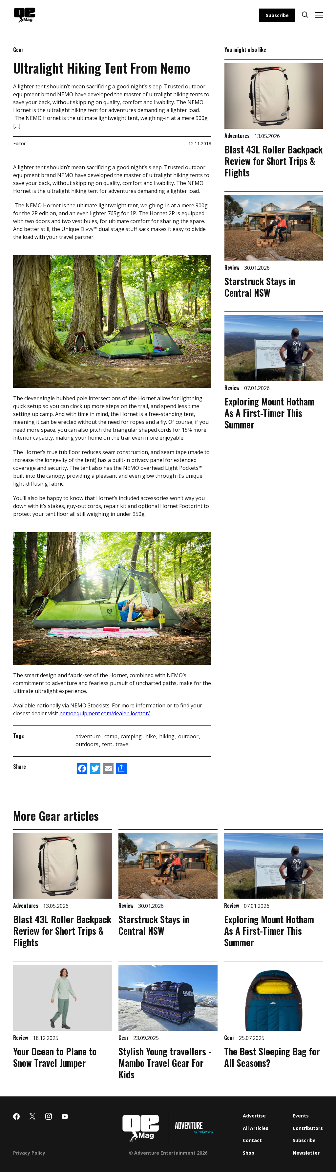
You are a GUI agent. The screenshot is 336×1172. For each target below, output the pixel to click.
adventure (88, 736)
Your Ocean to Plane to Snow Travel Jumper (54, 1057)
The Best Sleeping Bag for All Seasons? (272, 1057)
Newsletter (306, 1153)
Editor (19, 143)
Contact (252, 1140)
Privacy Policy (29, 1153)
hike (151, 736)
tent (108, 744)
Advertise (254, 1116)
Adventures (237, 136)
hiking (167, 736)
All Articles (255, 1128)
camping (132, 736)
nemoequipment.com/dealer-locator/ (104, 713)
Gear (18, 50)
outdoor (189, 736)
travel (123, 744)
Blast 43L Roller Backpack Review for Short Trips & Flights (273, 161)
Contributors (308, 1128)
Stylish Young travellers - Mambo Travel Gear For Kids (164, 1063)
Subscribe (277, 15)
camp (111, 736)
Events (301, 1116)
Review (232, 267)
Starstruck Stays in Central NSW (259, 286)
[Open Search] (305, 15)
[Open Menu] (319, 15)
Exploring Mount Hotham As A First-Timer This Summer (269, 413)
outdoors (87, 744)
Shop (248, 1153)
